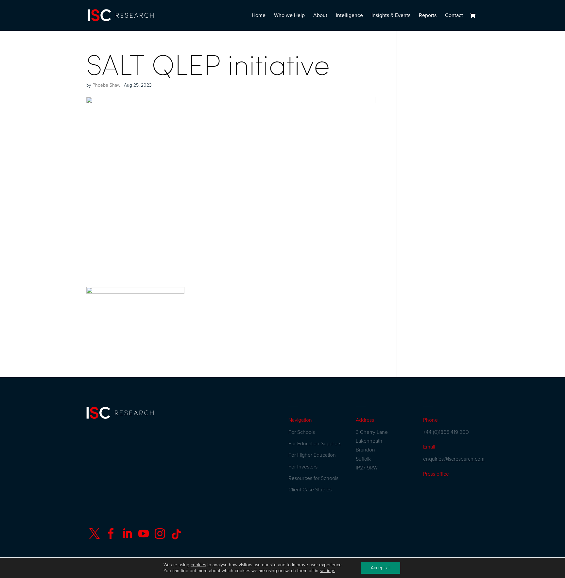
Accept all (380, 567)
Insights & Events (390, 16)
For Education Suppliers (314, 443)
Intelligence (349, 16)
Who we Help (289, 16)
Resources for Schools (313, 478)
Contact (454, 16)
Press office (436, 474)
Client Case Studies (310, 489)
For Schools (301, 432)
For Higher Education (312, 455)
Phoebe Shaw (106, 85)
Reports (428, 16)
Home (258, 16)
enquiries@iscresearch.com (454, 459)
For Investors (302, 467)
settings (327, 570)
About (320, 16)
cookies (198, 565)
